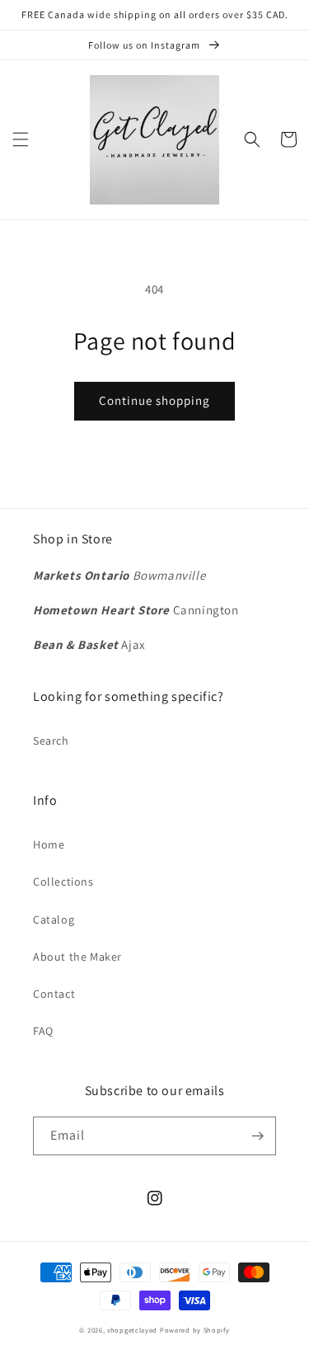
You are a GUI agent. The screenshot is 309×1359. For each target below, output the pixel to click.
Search (51, 740)
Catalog (53, 919)
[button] (20, 139)
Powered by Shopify (195, 1329)
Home (48, 844)
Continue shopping (154, 400)
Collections (63, 881)
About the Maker (77, 956)
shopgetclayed (132, 1329)
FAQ (43, 1030)
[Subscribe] (257, 1136)
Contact (54, 993)
